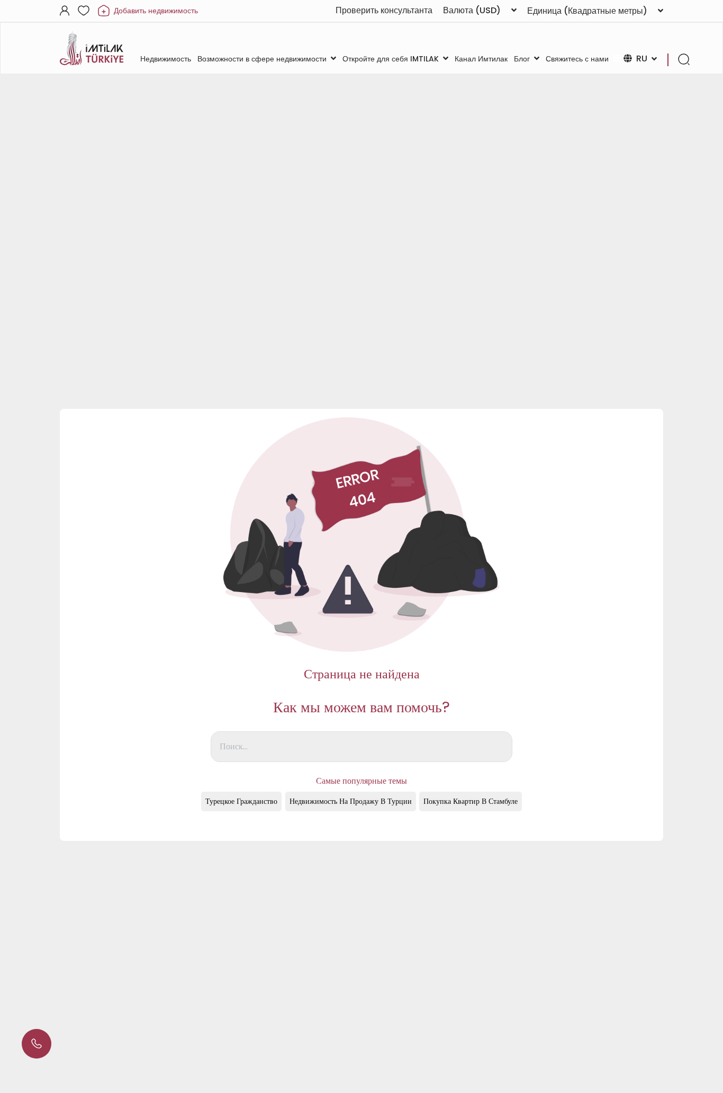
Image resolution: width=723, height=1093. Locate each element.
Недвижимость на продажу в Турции (351, 801)
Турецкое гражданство (241, 801)
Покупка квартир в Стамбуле (470, 801)
